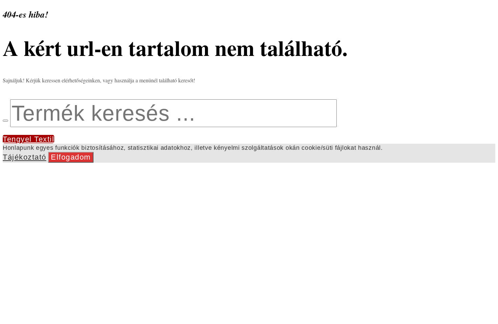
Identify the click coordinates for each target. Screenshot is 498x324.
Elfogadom (71, 157)
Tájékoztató (24, 157)
